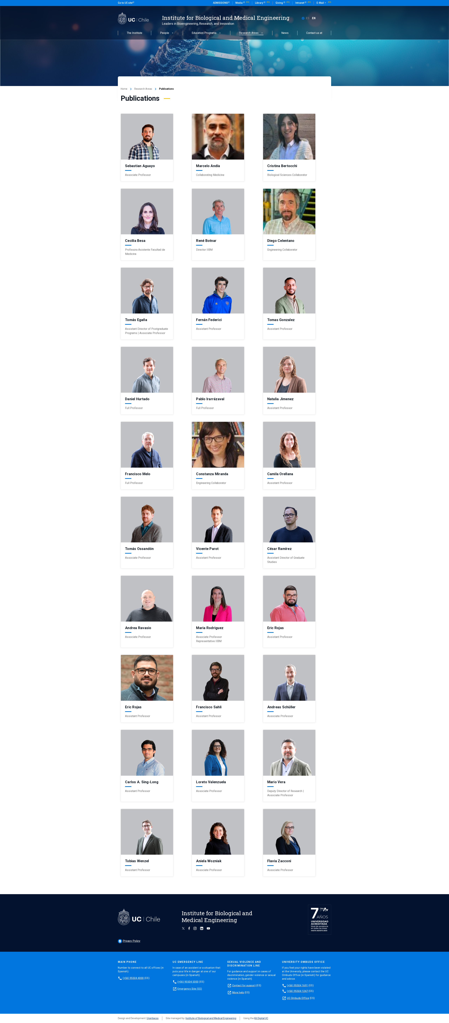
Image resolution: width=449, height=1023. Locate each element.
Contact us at (314, 33)
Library (259, 2)
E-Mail (322, 2)
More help (238, 992)
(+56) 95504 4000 (133, 978)
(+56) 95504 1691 (297, 985)
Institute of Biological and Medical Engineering (211, 1018)
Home (124, 88)
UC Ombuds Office (298, 998)
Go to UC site (125, 2)
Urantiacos (153, 1018)
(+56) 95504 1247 (297, 991)
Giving (279, 2)
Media (239, 2)
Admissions (220, 2)
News (285, 33)
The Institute (134, 33)
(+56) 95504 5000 (188, 981)
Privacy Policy (129, 941)
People (164, 33)
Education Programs (204, 33)
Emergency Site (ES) (189, 988)
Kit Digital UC (261, 1018)
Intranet (300, 2)
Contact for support (244, 985)
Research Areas (249, 33)
